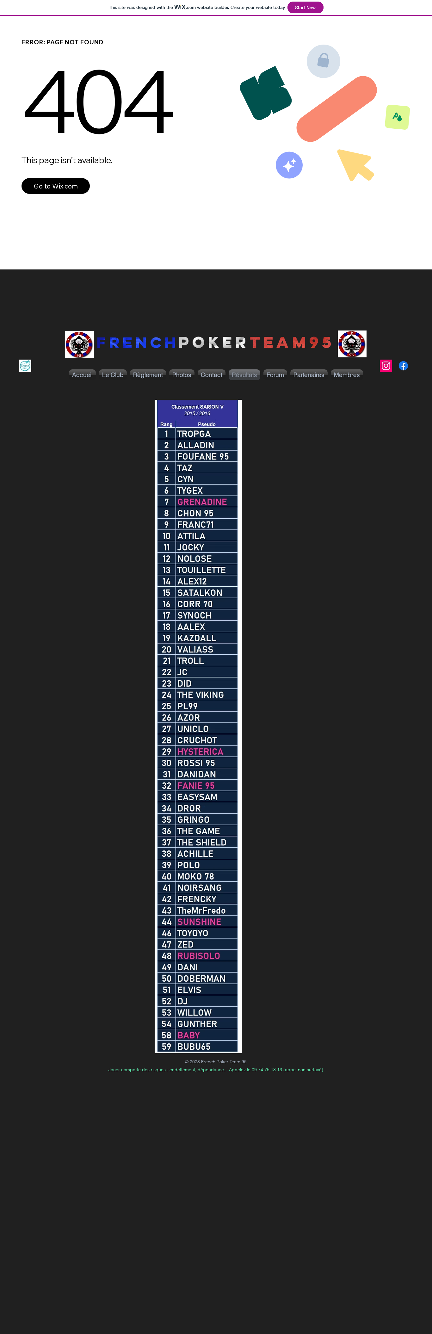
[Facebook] (403, 366)
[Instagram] (386, 366)
